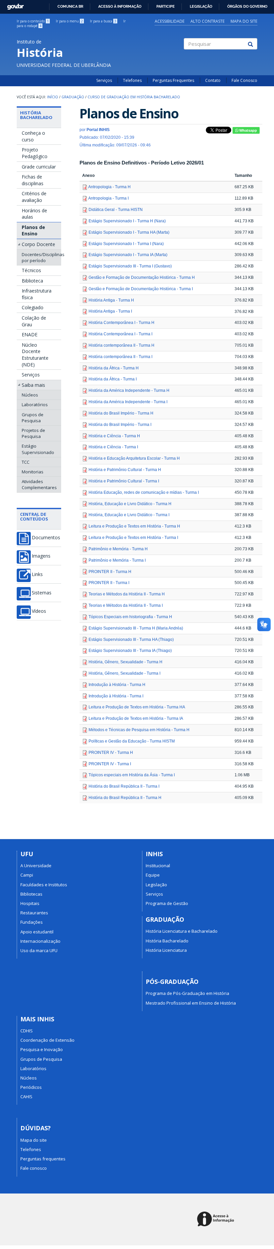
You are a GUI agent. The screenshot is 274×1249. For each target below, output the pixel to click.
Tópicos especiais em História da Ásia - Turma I (132, 775)
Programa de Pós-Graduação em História (187, 993)
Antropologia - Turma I (108, 198)
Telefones (132, 80)
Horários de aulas (34, 213)
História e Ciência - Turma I (113, 447)
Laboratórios (35, 405)
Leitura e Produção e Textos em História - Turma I (133, 537)
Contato (213, 80)
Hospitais (29, 903)
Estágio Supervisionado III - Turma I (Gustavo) (130, 266)
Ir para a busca (103, 21)
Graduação (72, 97)
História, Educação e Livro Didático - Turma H (130, 503)
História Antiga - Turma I (110, 311)
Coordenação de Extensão (47, 1040)
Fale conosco (33, 1168)
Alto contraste (207, 21)
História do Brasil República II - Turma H (125, 797)
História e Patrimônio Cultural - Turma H (125, 469)
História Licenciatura (166, 950)
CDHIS (26, 1031)
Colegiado (32, 307)
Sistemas (41, 592)
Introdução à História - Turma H (117, 684)
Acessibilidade (169, 21)
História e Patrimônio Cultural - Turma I (124, 481)
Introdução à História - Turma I (116, 696)
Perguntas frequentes (42, 1159)
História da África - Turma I (113, 379)
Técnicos (31, 270)
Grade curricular (39, 166)
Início (52, 97)
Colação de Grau (34, 321)
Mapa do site (244, 21)
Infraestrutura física (36, 294)
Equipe (153, 875)
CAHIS (26, 1097)
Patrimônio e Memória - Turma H (118, 549)
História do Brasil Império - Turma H (121, 413)
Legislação (201, 6)
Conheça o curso (33, 136)
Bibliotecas (31, 894)
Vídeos (39, 611)
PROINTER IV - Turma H (111, 752)
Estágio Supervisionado (38, 449)
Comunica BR (70, 6)
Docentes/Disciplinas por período (41, 257)
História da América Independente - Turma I (128, 402)
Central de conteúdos (34, 516)
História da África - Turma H (114, 368)
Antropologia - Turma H (109, 187)
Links (37, 574)
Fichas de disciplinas (32, 180)
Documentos (46, 537)
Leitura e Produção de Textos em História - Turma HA (137, 707)
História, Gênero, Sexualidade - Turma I (124, 673)
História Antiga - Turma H (111, 300)
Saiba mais (33, 385)
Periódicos (31, 1087)
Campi (26, 875)
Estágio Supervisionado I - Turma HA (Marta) (129, 232)
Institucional (158, 866)
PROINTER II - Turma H (110, 571)
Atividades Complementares (39, 484)
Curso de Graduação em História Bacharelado (134, 97)
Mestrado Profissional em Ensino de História (191, 1003)
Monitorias (32, 472)
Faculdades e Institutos (43, 885)
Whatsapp (247, 130)
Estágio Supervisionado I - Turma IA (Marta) (128, 254)
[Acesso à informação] (216, 1219)
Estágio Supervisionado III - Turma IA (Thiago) (130, 650)
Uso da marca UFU (38, 950)
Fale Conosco (244, 80)
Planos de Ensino (33, 230)
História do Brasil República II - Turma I (124, 786)
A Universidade (35, 866)
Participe (165, 6)
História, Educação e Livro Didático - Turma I (129, 515)
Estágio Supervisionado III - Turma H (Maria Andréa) (136, 628)
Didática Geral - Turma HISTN (116, 209)
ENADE (29, 334)
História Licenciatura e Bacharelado (182, 931)
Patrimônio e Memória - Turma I (117, 560)
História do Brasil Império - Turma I (120, 424)
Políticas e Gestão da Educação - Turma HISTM (132, 741)
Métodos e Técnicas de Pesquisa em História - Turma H (139, 729)
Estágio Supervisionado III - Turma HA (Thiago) (131, 639)
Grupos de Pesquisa (32, 418)
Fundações (31, 922)
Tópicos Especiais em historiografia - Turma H (130, 616)
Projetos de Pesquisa (33, 433)
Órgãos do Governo (247, 6)
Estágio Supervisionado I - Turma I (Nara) (126, 243)
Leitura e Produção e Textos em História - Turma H (134, 526)
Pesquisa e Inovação (41, 1049)
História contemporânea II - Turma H (121, 345)
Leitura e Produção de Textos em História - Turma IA (136, 718)
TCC (25, 462)
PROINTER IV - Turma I (110, 764)
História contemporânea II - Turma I (120, 356)
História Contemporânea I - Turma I (120, 334)
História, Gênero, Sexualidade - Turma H (125, 662)
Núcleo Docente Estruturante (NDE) (35, 355)
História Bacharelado (36, 115)
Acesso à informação (119, 6)
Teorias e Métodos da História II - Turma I (126, 605)
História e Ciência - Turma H (114, 436)
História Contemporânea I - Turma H (121, 322)
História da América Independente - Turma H (129, 390)
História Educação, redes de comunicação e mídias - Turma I (144, 492)
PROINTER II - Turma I (109, 582)
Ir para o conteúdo (33, 21)
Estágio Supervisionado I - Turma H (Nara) (127, 221)
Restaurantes (34, 913)
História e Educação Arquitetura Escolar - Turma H (134, 458)
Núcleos (30, 395)
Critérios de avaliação (34, 196)
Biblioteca (32, 280)
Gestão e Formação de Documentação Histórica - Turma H (142, 277)
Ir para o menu (69, 21)
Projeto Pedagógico (34, 152)
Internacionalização (40, 941)
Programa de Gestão (167, 903)
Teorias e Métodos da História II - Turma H (127, 594)
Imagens (41, 556)
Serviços (104, 80)
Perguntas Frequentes (173, 80)
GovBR (13, 5)
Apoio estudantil (36, 932)
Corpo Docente (38, 244)
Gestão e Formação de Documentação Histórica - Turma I (141, 289)
